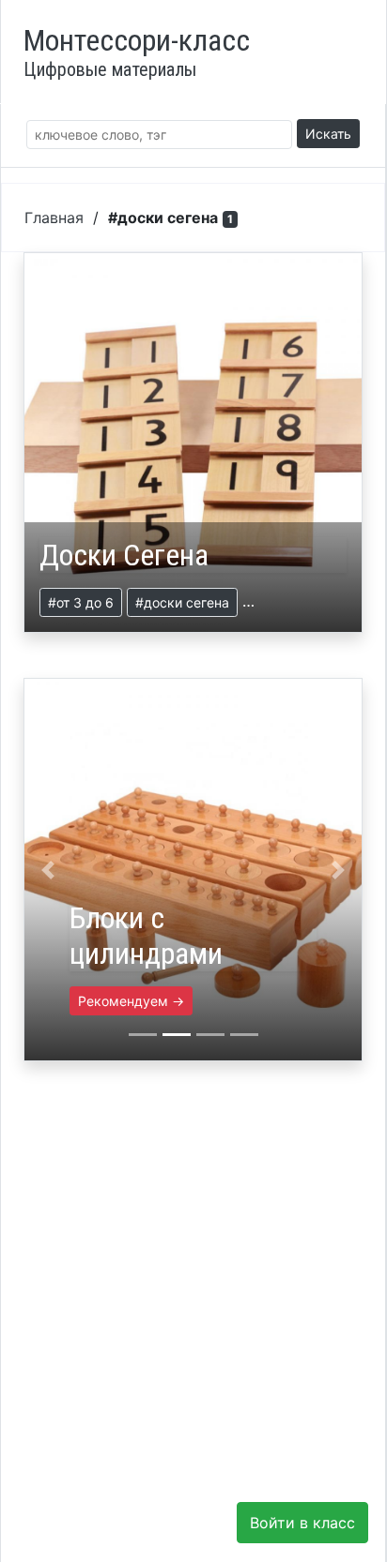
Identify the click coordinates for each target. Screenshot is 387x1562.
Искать (328, 134)
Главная (54, 217)
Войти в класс (302, 1522)
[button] (47, 869)
